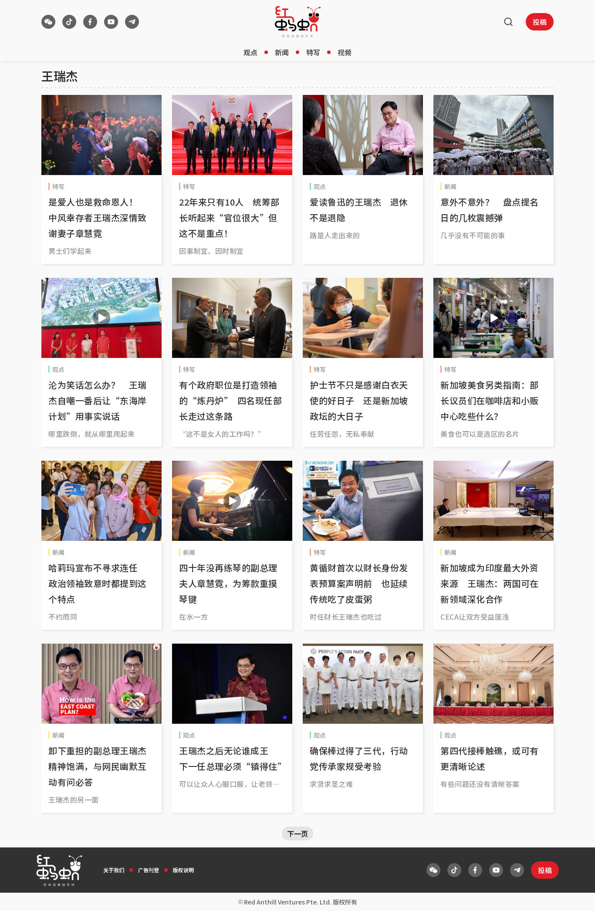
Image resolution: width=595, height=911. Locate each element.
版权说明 (183, 870)
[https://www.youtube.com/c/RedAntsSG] (111, 22)
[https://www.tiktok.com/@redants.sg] (69, 22)
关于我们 (113, 870)
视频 (345, 52)
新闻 (282, 52)
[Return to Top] (575, 895)
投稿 (540, 22)
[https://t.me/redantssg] (132, 22)
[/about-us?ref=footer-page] (48, 22)
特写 (313, 52)
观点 (250, 52)
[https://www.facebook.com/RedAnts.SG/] (90, 22)
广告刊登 (148, 870)
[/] (298, 22)
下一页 (297, 833)
